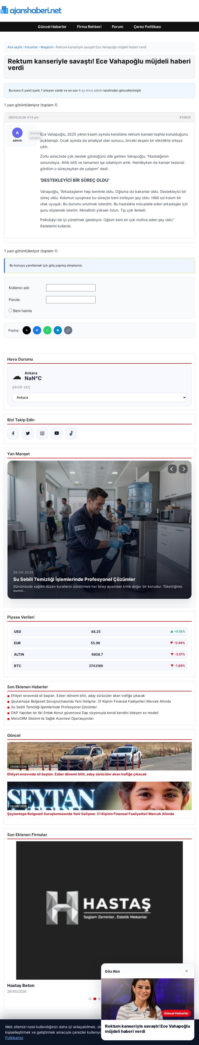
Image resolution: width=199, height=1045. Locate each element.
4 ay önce (86, 90)
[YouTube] (57, 433)
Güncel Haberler (52, 26)
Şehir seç (21, 387)
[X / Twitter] (28, 433)
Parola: (14, 299)
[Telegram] (58, 330)
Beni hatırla (22, 310)
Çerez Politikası (147, 26)
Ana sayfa (15, 47)
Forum (117, 26)
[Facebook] (37, 330)
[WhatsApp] (47, 330)
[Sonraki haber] (183, 469)
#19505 (185, 117)
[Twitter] (27, 330)
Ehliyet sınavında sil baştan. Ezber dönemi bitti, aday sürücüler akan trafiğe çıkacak (78, 695)
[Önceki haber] (172, 469)
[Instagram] (42, 433)
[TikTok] (71, 433)
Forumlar (31, 47)
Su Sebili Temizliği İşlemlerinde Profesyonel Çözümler (54, 707)
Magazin (47, 47)
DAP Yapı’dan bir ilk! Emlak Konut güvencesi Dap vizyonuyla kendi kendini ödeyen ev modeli (84, 713)
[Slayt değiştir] (90, 999)
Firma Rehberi (89, 26)
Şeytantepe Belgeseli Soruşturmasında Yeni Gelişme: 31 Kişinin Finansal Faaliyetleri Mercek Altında (91, 701)
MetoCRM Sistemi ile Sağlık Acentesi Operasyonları (52, 718)
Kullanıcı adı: (19, 287)
